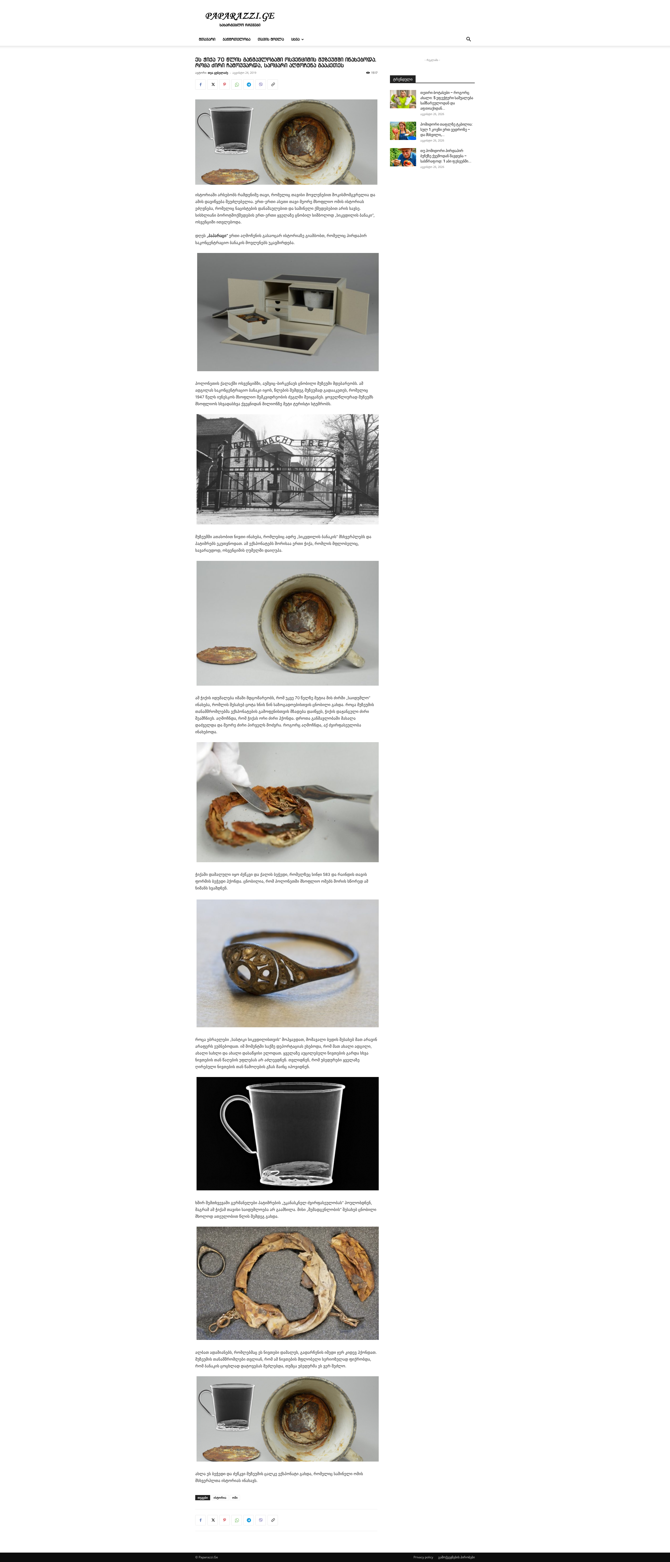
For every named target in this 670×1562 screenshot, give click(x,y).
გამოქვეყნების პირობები (456, 1557)
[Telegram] (248, 84)
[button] (468, 39)
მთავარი (207, 39)
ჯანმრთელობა (236, 39)
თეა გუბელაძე (218, 73)
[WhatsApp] (236, 84)
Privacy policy (423, 1557)
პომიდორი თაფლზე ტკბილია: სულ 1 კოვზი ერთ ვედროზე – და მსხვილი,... (446, 129)
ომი (235, 1497)
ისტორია (220, 1497)
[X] (212, 84)
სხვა (295, 39)
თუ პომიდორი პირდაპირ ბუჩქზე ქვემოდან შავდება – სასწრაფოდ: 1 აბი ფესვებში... (445, 156)
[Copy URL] (272, 84)
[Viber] (260, 84)
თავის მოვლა (271, 39)
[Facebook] (200, 84)
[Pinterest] (224, 84)
